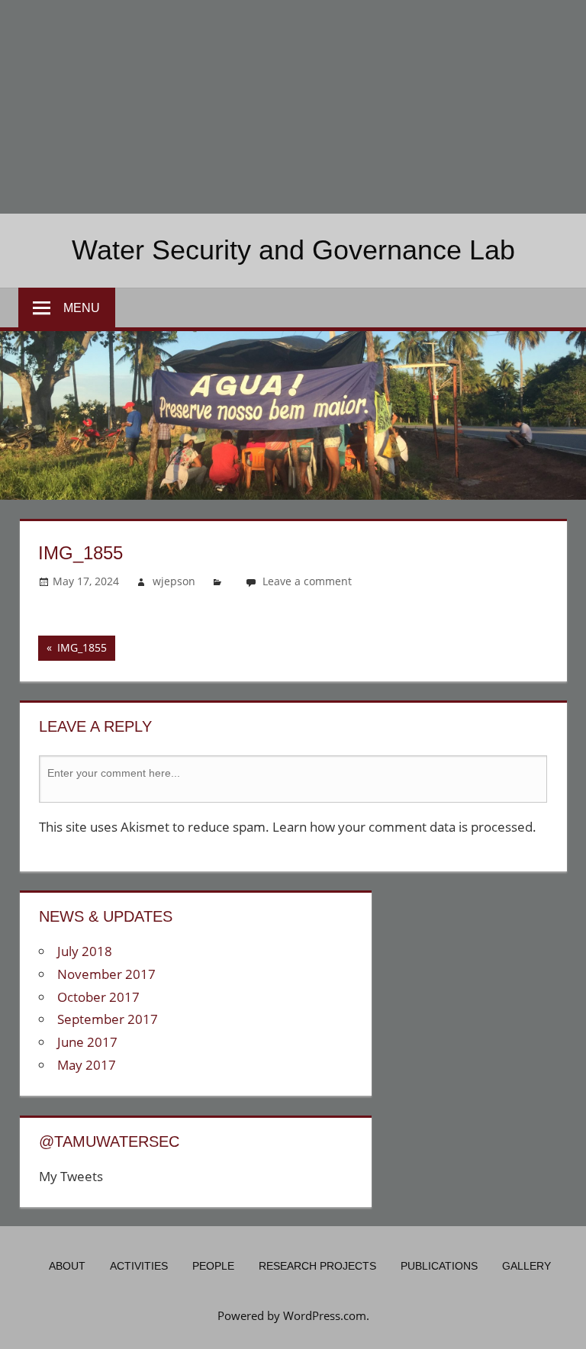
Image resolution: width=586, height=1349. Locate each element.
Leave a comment (307, 581)
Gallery (526, 1266)
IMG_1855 (72, 650)
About (67, 1266)
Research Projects (317, 1266)
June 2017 (87, 1042)
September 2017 (107, 1019)
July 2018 (84, 951)
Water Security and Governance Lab (293, 250)
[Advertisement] (293, 107)
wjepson (174, 581)
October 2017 (98, 997)
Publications (439, 1266)
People (213, 1266)
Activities (139, 1266)
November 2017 (106, 974)
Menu (81, 307)
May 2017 (86, 1065)
